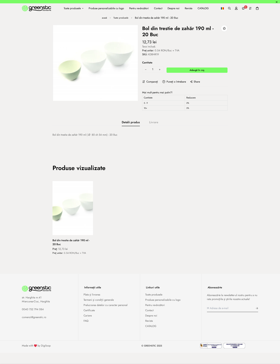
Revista (188, 8)
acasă (104, 17)
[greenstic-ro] (36, 8)
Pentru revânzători (139, 8)
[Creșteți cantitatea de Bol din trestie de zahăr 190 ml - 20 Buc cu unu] (159, 69)
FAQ (86, 321)
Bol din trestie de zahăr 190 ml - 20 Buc (71, 242)
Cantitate (147, 62)
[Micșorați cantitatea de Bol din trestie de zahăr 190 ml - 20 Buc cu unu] (145, 69)
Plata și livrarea (92, 294)
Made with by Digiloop (36, 346)
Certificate (89, 310)
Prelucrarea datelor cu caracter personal (105, 305)
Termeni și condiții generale (99, 300)
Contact (158, 8)
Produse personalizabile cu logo (106, 8)
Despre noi (174, 8)
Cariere (88, 315)
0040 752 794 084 (33, 309)
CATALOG (203, 8)
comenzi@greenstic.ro (34, 317)
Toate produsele (72, 8)
